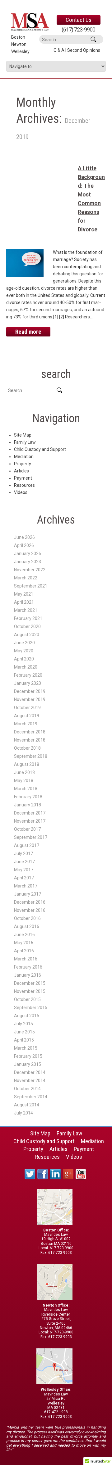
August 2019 (26, 715)
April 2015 (24, 1039)
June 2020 (24, 642)
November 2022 (29, 569)
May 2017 (23, 869)
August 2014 (26, 1104)
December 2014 (29, 1072)
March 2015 (25, 1048)
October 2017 (27, 829)
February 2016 (28, 967)
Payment (23, 478)
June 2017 (24, 861)
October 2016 (27, 918)
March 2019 (25, 723)
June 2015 (24, 1031)
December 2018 (29, 731)
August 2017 (26, 845)
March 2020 (25, 667)
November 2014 (29, 1080)
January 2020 (27, 683)
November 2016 (29, 910)
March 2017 (25, 885)
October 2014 (27, 1088)
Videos (20, 492)
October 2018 (27, 748)
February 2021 (28, 618)
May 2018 (23, 780)
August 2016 (26, 926)
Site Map (22, 435)
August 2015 (26, 1015)
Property (22, 463)
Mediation (24, 456)
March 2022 (25, 577)
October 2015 (27, 999)
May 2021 (23, 594)
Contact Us (78, 19)
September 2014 (30, 1096)
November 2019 (29, 699)
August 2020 (26, 634)
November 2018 (29, 739)
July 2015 (23, 1023)
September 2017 (30, 837)
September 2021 (30, 585)
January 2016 (27, 975)
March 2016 (25, 958)
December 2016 (29, 902)
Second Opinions (83, 50)
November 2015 (29, 991)
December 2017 (29, 812)
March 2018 (25, 788)
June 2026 (24, 537)
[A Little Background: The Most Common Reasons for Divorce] (25, 263)
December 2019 (29, 691)
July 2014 (23, 1112)
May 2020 (23, 650)
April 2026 (24, 545)
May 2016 (23, 942)
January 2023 (27, 561)
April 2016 (24, 950)
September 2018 (30, 756)
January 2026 (27, 553)
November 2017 (29, 821)
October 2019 (27, 707)
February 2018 (28, 796)
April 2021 (24, 602)
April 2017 (24, 877)
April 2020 (24, 658)
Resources (24, 485)
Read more (28, 331)
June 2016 (24, 934)
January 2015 (27, 1064)
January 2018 (27, 804)
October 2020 (27, 626)
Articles (21, 470)
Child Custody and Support (40, 449)
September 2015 (30, 1007)
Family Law (25, 442)
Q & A (59, 50)
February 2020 (28, 675)
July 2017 (23, 853)
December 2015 (29, 983)
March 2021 (25, 610)
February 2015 (28, 1056)
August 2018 (26, 764)
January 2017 (27, 894)
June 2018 (24, 772)
